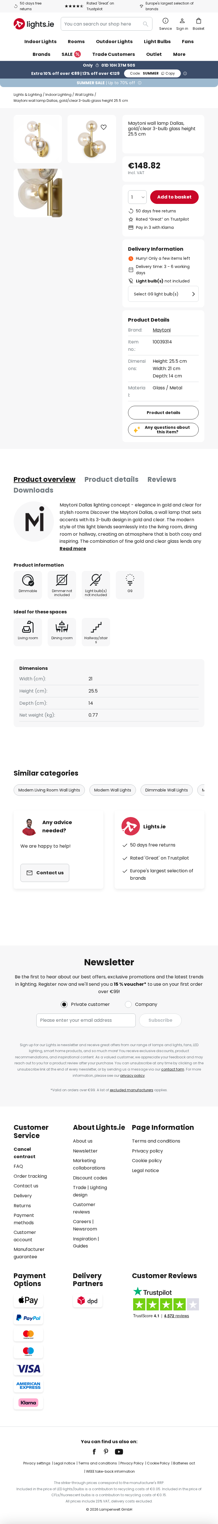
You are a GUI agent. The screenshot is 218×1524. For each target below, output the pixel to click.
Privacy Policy (132, 1463)
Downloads (33, 490)
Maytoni (162, 330)
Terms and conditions (156, 1141)
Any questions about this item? (167, 430)
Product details (112, 479)
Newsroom (85, 1229)
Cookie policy (147, 1160)
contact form (172, 1069)
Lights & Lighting (28, 94)
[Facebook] (98, 1451)
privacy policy (132, 1075)
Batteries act (184, 1463)
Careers (82, 1221)
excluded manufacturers (131, 1090)
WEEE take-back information (110, 1471)
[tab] (45, 479)
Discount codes (90, 1178)
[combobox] (106, 23)
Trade (79, 1187)
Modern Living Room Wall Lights (49, 790)
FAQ (18, 1166)
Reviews (162, 479)
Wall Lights (84, 94)
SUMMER (152, 73)
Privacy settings (37, 1463)
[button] (38, 193)
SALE (67, 54)
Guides (80, 1246)
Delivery (23, 1195)
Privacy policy (147, 1151)
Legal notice (145, 1170)
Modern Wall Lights (112, 790)
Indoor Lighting (58, 94)
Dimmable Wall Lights (166, 790)
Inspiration (85, 1239)
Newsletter (85, 1151)
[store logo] (34, 23)
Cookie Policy (158, 1463)
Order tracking (30, 1176)
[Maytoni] (34, 521)
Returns (22, 1205)
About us (83, 1141)
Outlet (154, 54)
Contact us (26, 1186)
